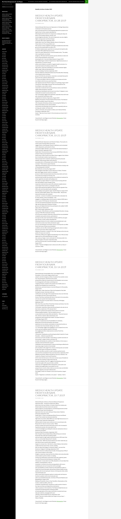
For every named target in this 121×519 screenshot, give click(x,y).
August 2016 (4, 253)
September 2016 (5, 252)
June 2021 (4, 156)
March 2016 (4, 262)
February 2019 (5, 203)
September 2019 (5, 191)
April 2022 (4, 139)
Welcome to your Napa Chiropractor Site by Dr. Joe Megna (7, 43)
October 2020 (4, 169)
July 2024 (4, 93)
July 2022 (4, 134)
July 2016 (4, 255)
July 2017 (4, 235)
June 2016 (4, 257)
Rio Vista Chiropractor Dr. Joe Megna (12, 1)
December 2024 (5, 85)
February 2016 (5, 264)
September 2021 (5, 151)
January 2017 (4, 245)
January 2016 (4, 265)
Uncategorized (5, 296)
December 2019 (5, 186)
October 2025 (4, 68)
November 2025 (5, 66)
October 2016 (4, 250)
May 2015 (4, 279)
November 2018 (5, 208)
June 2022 (4, 135)
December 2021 (5, 146)
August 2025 (4, 71)
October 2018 (4, 210)
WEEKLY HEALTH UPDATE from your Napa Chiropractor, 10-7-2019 (50, 393)
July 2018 (4, 215)
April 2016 (4, 260)
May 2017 (4, 238)
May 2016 (4, 259)
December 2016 (5, 247)
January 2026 (4, 63)
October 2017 (4, 230)
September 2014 (5, 286)
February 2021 (5, 162)
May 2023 (4, 117)
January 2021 (4, 164)
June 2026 (4, 55)
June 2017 (4, 237)
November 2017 (5, 228)
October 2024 (4, 88)
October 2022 (4, 129)
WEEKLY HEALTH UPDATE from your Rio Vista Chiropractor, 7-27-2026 (7, 28)
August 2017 (4, 233)
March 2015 (4, 282)
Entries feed (4, 305)
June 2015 (4, 277)
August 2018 (4, 213)
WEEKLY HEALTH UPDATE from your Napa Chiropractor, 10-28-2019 (50, 18)
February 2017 (5, 243)
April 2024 (4, 98)
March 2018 (4, 221)
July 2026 (4, 53)
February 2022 (5, 142)
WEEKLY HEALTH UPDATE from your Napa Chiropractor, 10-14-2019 (50, 265)
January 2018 (4, 225)
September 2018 (5, 211)
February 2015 (5, 284)
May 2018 (4, 218)
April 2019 (4, 200)
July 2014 (4, 289)
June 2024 (4, 95)
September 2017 (5, 232)
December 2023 (5, 105)
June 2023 (4, 115)
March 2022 (4, 141)
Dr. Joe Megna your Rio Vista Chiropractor (58, 1)
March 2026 (4, 60)
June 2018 (4, 216)
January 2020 (4, 184)
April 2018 (4, 220)
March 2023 (4, 120)
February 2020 (5, 183)
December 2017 (5, 226)
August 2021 (4, 152)
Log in (3, 303)
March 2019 (4, 201)
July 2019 (4, 194)
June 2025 (4, 75)
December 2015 (5, 267)
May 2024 (4, 97)
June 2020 (4, 176)
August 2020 (4, 173)
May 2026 (4, 56)
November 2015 (5, 269)
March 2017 (4, 242)
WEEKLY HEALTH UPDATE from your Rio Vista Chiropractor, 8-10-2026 (7, 19)
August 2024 (4, 92)
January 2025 (4, 83)
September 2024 (5, 90)
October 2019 (4, 189)
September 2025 (5, 70)
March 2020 (4, 181)
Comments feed (5, 307)
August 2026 (4, 51)
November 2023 (5, 107)
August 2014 (4, 287)
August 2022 (4, 132)
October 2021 (4, 149)
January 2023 (4, 124)
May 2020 (4, 178)
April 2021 (4, 159)
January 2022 (4, 144)
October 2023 (4, 108)
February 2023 (5, 122)
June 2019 (4, 196)
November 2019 (5, 188)
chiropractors (60, 118)
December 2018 (5, 206)
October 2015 (4, 270)
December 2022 (5, 125)
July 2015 (4, 275)
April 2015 (4, 280)
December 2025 (5, 65)
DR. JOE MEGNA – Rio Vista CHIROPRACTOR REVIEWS (37, 1)
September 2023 (5, 110)
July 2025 (4, 73)
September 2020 (5, 171)
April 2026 (4, 58)
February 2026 (5, 61)
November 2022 (5, 127)
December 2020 (5, 166)
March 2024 (4, 100)
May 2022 (4, 137)
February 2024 (5, 102)
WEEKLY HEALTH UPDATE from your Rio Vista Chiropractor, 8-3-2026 (7, 24)
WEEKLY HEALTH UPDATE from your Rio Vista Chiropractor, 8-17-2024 (7, 15)
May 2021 (4, 157)
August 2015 (4, 274)
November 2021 (5, 147)
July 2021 (4, 154)
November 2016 (5, 248)
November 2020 (5, 167)
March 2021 (4, 161)
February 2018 (5, 223)
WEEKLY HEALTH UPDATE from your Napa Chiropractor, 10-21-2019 (50, 133)
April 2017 (4, 240)
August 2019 (4, 193)
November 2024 (5, 87)
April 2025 (4, 78)
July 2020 (4, 174)
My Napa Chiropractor (6, 40)
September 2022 (5, 130)
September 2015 (5, 272)
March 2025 (4, 80)
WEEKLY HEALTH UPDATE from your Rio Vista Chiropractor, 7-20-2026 (7, 32)
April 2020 (4, 179)
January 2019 (4, 205)
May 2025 (4, 76)
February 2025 (5, 81)
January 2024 (4, 103)
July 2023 (4, 114)
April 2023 (4, 119)
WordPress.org (5, 308)
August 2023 (4, 112)
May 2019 (4, 198)
